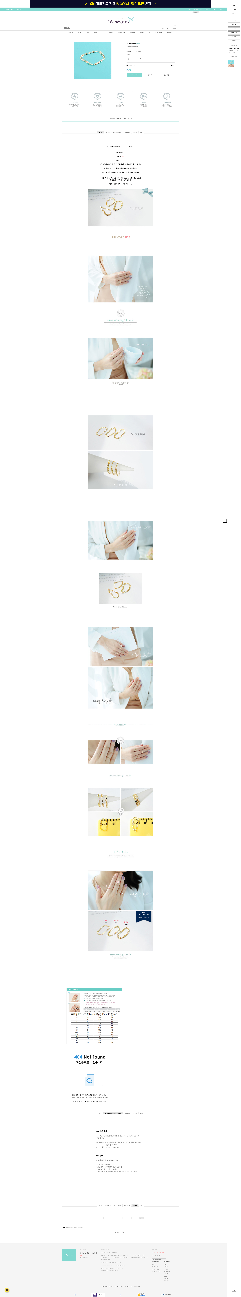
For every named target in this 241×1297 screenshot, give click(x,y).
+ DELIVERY (19, 9)
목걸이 (95, 32)
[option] (120, 4)
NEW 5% (71, 32)
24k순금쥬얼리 (158, 32)
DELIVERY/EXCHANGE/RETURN (113, 132)
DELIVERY (166, 1280)
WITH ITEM (127, 132)
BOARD (222, 9)
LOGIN (189, 9)
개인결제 (166, 1278)
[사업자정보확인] (121, 1265)
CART (201, 9)
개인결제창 (234, 36)
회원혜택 (234, 25)
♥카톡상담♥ (234, 33)
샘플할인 (142, 32)
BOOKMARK (9, 9)
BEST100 (80, 32)
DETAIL (100, 132)
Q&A (234, 5)
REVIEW (234, 9)
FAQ (234, 17)
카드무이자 (234, 21)
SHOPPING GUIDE (156, 1271)
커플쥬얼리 (132, 32)
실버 (149, 32)
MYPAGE (213, 9)
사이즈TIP (234, 13)
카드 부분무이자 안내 (172, 28)
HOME (153, 1264)
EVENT (165, 1276)
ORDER (206, 9)
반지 (88, 32)
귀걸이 (103, 32)
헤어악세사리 (169, 32)
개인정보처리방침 (155, 1269)
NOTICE (234, 29)
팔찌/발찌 (111, 32)
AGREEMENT (155, 1266)
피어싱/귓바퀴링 (121, 32)
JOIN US (195, 9)
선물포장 (234, 40)
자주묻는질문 (167, 1271)
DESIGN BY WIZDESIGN (133, 1286)
